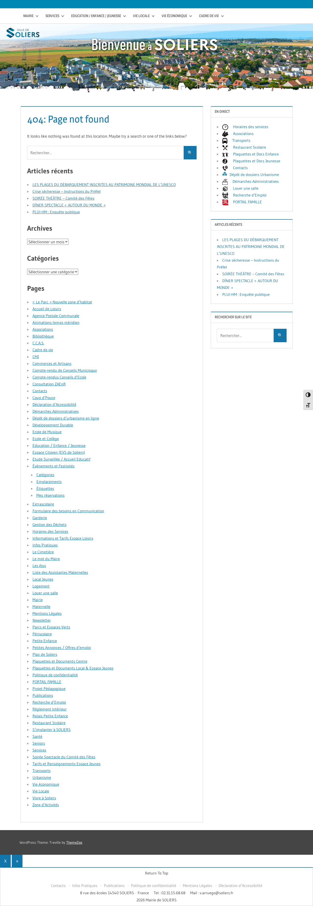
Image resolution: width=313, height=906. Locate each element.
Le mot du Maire (46, 558)
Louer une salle (45, 592)
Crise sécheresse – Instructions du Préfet (67, 191)
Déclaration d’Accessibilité (54, 404)
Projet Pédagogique (49, 688)
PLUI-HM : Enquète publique (56, 211)
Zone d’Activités (46, 804)
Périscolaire (42, 633)
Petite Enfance (45, 640)
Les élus (39, 565)
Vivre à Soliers (44, 797)
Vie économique (174, 15)
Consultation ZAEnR (49, 383)
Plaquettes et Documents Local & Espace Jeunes (73, 668)
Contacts (40, 390)
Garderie (40, 517)
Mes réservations (50, 495)
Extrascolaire (43, 504)
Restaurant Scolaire (49, 722)
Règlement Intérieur (50, 709)
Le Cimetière (43, 551)
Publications (43, 695)
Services (52, 15)
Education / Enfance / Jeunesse (96, 15)
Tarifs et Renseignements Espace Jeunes (67, 763)
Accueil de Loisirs (47, 308)
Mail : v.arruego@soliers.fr (211, 892)
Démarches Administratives (56, 411)
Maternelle (41, 606)
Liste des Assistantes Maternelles (60, 572)
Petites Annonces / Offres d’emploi (62, 647)
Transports (42, 770)
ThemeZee (74, 842)
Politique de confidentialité (55, 674)
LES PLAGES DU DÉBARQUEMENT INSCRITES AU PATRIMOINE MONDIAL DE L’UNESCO (104, 184)
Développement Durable (53, 424)
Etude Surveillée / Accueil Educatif (61, 459)
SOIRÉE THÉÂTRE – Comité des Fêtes (63, 198)
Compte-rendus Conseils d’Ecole (59, 377)
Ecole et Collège (46, 438)
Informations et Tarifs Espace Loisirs (63, 538)
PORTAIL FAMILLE (47, 681)
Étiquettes (45, 488)
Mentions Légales (47, 613)
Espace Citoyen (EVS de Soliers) (59, 452)
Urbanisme (42, 777)
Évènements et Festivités (54, 465)
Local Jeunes (43, 579)
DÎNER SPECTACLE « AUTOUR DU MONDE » (69, 205)
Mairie (28, 15)
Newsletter (42, 620)
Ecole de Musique (47, 431)
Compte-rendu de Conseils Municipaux (65, 370)
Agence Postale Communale (56, 315)
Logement (41, 586)
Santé (37, 736)
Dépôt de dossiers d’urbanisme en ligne (66, 418)
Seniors (39, 743)
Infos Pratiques (45, 545)
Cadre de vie (209, 15)
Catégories (45, 474)
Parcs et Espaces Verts (51, 627)
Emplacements (49, 481)
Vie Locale (141, 15)
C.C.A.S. (38, 342)
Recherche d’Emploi (49, 702)
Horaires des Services (50, 531)
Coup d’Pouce (44, 397)
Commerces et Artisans (52, 363)
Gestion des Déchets (50, 524)
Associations (43, 329)
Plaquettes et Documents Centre (60, 661)
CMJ (36, 356)
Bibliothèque (43, 336)
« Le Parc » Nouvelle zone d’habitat (62, 301)
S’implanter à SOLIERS (52, 729)
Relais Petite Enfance (50, 715)
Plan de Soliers (45, 654)
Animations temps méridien (56, 322)
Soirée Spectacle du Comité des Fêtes (64, 756)
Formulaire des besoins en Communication (68, 510)
